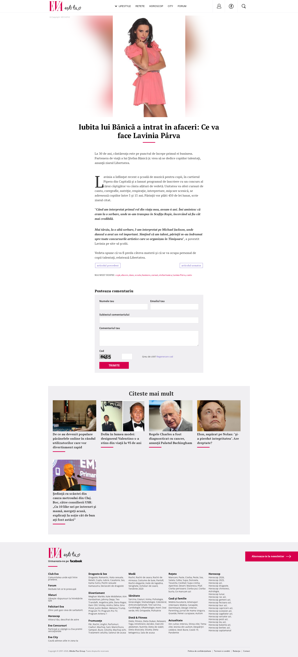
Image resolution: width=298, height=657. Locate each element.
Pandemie (174, 632)
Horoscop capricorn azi (221, 608)
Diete (131, 621)
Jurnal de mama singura (192, 610)
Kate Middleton (114, 596)
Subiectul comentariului (114, 314)
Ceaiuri (141, 599)
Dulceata (193, 580)
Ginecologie (135, 602)
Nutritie (143, 626)
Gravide (173, 613)
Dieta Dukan (149, 621)
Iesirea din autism (183, 626)
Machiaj (101, 627)
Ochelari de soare (148, 585)
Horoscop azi (215, 582)
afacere (124, 275)
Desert (182, 585)
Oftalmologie (148, 607)
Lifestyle (125, 6)
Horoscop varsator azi (220, 616)
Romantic (103, 577)
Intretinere (140, 623)
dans (131, 275)
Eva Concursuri (57, 625)
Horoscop (156, 6)
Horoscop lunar (217, 594)
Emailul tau (157, 301)
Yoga (131, 623)
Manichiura (118, 627)
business (146, 275)
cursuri (154, 275)
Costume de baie (146, 580)
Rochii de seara (144, 577)
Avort (158, 607)
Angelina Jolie (106, 602)
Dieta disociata (136, 629)
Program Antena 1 (97, 613)
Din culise (174, 623)
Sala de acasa (148, 632)
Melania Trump (117, 608)
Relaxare (161, 621)
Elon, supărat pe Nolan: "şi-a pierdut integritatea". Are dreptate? (218, 438)
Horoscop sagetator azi (220, 613)
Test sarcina (154, 604)
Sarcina (132, 599)
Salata (172, 580)
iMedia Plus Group (77, 651)
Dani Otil (93, 605)
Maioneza (192, 585)
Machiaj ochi (119, 629)
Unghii (103, 624)
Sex (122, 580)
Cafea (179, 580)
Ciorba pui (192, 588)
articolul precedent (108, 265)
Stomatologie (148, 602)
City (170, 6)
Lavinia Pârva (179, 275)
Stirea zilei (194, 623)
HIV (137, 610)
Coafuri (92, 627)
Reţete (173, 574)
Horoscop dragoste (218, 585)
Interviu (184, 623)
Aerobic (150, 623)
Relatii (91, 580)
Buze (100, 629)
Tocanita (173, 582)
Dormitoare (174, 607)
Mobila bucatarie (177, 602)
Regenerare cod (165, 356)
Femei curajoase (186, 613)
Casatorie (115, 580)
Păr (90, 624)
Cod (101, 351)
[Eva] (58, 3)
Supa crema (193, 582)
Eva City (53, 637)
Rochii (96, 624)
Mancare (173, 577)
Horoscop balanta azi (219, 624)
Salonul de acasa (117, 632)
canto (189, 275)
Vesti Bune (182, 629)
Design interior (189, 607)
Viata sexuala (116, 577)
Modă (132, 574)
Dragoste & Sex (97, 574)
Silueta (148, 629)
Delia (116, 605)
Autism (199, 613)
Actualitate (176, 620)
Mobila (183, 604)
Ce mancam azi (183, 591)
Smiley (102, 605)
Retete (140, 6)
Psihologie (157, 599)
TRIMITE (114, 365)
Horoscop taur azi (218, 605)
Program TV (94, 610)
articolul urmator (191, 265)
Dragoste (93, 577)
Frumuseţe (95, 620)
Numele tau (106, 301)
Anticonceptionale (138, 604)
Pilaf (200, 585)
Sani (108, 627)
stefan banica (165, 275)
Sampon (92, 629)
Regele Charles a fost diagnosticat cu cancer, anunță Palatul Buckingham (170, 438)
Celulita (108, 629)
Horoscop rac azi (217, 596)
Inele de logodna (154, 583)
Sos (201, 577)
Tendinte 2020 (136, 588)
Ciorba (188, 577)
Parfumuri (113, 624)
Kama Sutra (94, 582)
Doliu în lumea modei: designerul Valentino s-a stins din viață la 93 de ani (121, 438)
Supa (185, 580)
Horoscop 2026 (216, 577)
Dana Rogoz (120, 602)
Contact (246, 651)
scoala (138, 275)
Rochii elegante (136, 583)
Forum (182, 6)
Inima (148, 599)
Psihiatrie (156, 610)
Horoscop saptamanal (220, 630)
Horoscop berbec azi (219, 627)
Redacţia (236, 651)
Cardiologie (134, 607)
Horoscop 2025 (216, 580)
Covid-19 (193, 629)
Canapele (193, 604)
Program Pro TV (109, 610)
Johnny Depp (108, 599)
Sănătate (134, 595)
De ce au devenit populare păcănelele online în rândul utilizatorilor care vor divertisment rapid (74, 440)
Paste (181, 577)
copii (117, 275)
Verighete (133, 585)
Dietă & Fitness (138, 617)
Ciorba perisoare (177, 588)
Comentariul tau (109, 328)
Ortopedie (145, 610)
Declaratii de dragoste (112, 585)
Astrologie (214, 591)
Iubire (106, 580)
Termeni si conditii (222, 651)
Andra (109, 605)
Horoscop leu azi (217, 622)
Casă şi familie (177, 598)
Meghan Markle (96, 596)
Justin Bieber (101, 608)
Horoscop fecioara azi (220, 602)
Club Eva (53, 574)
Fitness (138, 621)
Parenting (174, 610)
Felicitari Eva (56, 606)
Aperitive (173, 585)
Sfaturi (52, 595)
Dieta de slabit (155, 626)
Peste (196, 577)
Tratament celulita (98, 632)
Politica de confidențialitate (199, 651)
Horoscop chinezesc (219, 588)
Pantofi (159, 580)
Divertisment (96, 593)
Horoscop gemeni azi (219, 599)
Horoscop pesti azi (218, 619)
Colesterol (161, 602)
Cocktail (182, 582)
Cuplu (99, 580)
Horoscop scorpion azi (220, 610)
